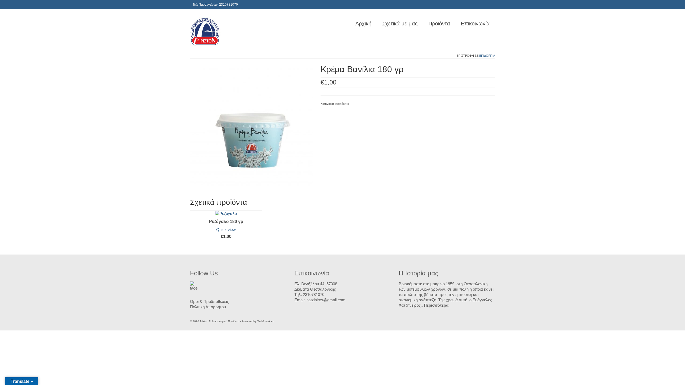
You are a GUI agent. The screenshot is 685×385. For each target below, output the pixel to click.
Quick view (226, 229)
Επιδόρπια (487, 55)
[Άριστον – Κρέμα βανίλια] (251, 124)
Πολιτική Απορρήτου (208, 307)
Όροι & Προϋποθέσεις (209, 301)
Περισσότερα (436, 305)
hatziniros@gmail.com (325, 300)
